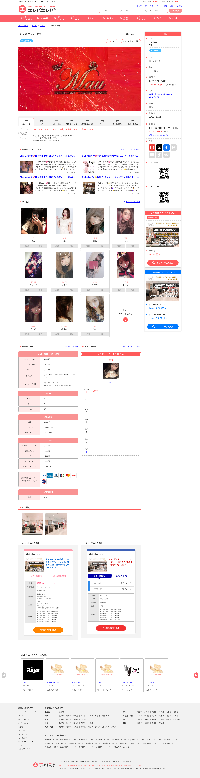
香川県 (34, 26)
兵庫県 (161, 719)
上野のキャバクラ (166, 743)
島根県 (68, 723)
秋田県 (161, 712)
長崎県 (75, 727)
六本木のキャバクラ (75, 743)
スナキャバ (22, 734)
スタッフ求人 (133, 124)
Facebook (166, 147)
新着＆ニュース (87, 124)
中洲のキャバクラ (51, 747)
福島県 (175, 712)
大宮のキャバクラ (170, 740)
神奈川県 (105, 716)
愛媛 (151, 6)
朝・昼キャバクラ (24, 719)
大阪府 (154, 719)
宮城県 (154, 712)
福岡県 (61, 727)
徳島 (171, 6)
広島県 (83, 723)
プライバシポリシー (77, 762)
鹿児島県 (105, 727)
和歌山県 (176, 719)
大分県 (90, 727)
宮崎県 (97, 727)
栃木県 (68, 716)
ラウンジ (21, 730)
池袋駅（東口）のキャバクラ (130, 743)
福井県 (161, 716)
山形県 (168, 712)
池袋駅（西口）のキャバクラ (55, 743)
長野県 (175, 716)
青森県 (139, 712)
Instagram (152, 147)
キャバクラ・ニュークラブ (28, 712)
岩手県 (146, 712)
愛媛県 (154, 723)
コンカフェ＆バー (24, 749)
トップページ (142, 6)
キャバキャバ (23, 26)
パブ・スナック (24, 723)
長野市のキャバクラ (86, 747)
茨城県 (61, 716)
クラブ (20, 716)
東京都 (97, 716)
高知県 (161, 723)
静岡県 (68, 719)
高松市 (42, 26)
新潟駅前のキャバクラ (68, 747)
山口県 (90, 723)
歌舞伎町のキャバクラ (68, 740)
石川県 (154, 716)
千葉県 (90, 716)
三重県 (83, 719)
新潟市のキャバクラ (92, 743)
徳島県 (139, 723)
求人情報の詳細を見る (48, 630)
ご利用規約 (63, 762)
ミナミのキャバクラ (154, 740)
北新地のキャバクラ (86, 740)
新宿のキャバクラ (51, 740)
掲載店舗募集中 (92, 762)
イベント (102, 124)
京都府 (146, 719)
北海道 (61, 712)
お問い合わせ (126, 762)
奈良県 (168, 719)
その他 (179, 6)
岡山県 (75, 723)
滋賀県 (139, 719)
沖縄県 (113, 727)
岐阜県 (61, 719)
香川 (158, 6)
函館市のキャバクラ (103, 747)
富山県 (146, 716)
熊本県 (83, 727)
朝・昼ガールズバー (25, 741)
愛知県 (75, 719)
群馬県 (75, 716)
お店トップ (26, 124)
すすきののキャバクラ (136, 740)
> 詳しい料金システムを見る (158, 135)
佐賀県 (68, 727)
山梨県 (168, 716)
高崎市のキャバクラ (109, 743)
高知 (165, 6)
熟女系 (20, 727)
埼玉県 (83, 716)
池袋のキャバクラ (102, 740)
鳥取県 (61, 723)
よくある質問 (105, 762)
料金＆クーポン (72, 124)
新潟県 (139, 716)
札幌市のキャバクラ (118, 740)
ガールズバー (23, 738)
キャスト (41, 124)
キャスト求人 (118, 124)
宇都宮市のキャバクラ (121, 747)
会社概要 (116, 762)
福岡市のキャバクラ (150, 743)
